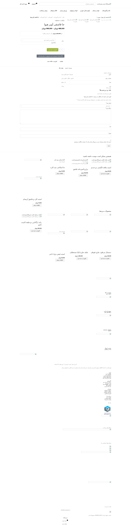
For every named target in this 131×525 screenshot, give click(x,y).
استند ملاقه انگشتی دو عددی (101, 168)
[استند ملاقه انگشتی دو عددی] (101, 159)
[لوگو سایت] (104, 4)
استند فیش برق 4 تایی (57, 254)
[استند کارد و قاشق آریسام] (33, 167)
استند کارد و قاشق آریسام (32, 199)
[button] (105, 173)
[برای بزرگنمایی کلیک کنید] (108, 15)
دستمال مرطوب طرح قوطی (101, 252)
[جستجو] (41, 4)
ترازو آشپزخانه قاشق (80, 169)
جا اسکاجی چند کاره (57, 167)
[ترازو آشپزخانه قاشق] (80, 159)
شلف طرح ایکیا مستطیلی (79, 252)
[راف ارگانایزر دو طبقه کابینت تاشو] (32, 214)
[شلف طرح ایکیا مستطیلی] (79, 222)
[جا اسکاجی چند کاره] (59, 159)
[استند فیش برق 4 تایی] (56, 222)
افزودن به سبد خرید (52, 49)
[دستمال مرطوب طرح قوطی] (102, 222)
